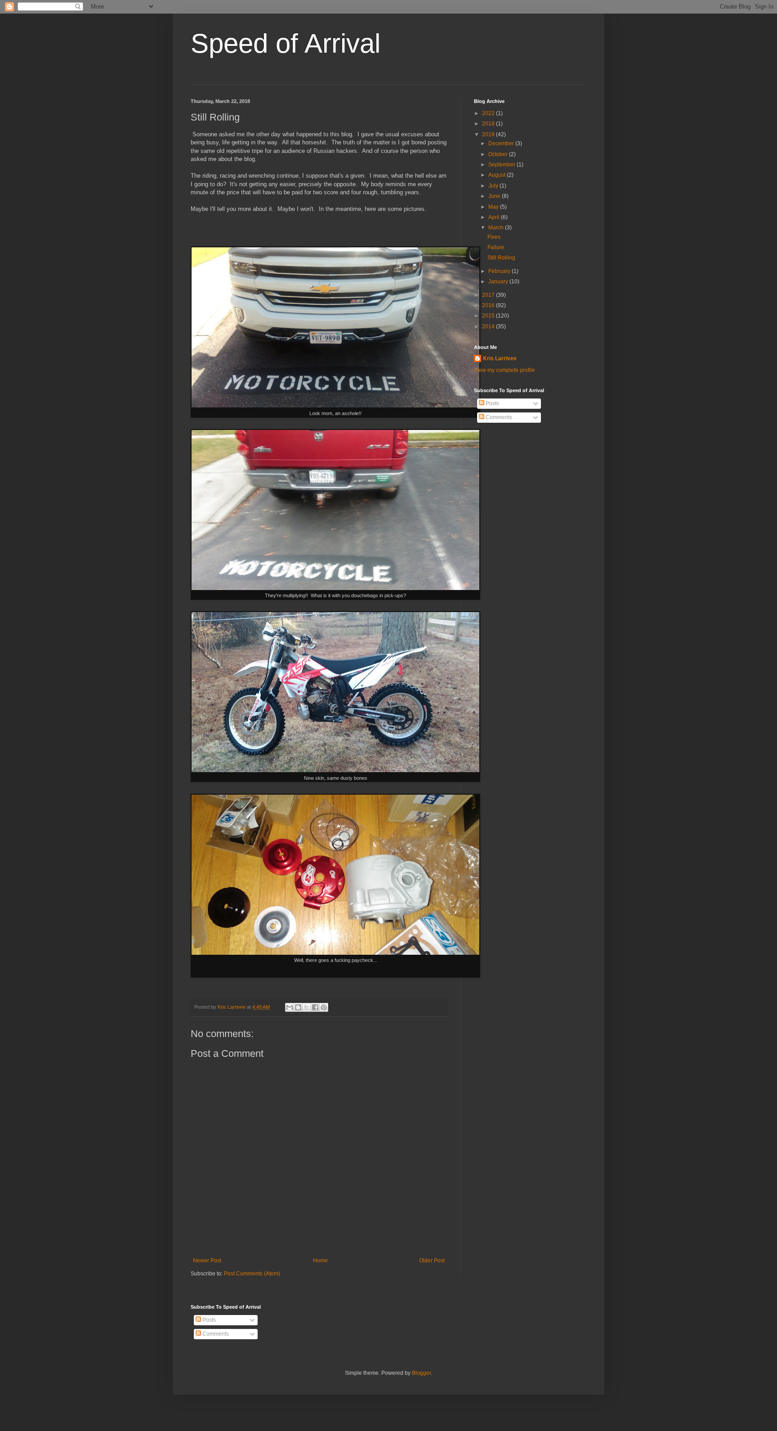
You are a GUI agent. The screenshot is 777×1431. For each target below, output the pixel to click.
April (494, 217)
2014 (489, 326)
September (502, 164)
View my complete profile (504, 370)
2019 (489, 124)
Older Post (432, 1260)
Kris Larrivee (500, 358)
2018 (489, 134)
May (494, 207)
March (496, 227)
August (497, 175)
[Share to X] (306, 1007)
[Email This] (289, 1007)
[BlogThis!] (298, 1007)
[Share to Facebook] (315, 1007)
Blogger (421, 1373)
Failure (496, 247)
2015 (489, 316)
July (494, 186)
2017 (489, 295)
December (501, 143)
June (495, 196)
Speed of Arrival (285, 43)
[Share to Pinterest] (323, 1007)
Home (320, 1260)
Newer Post (207, 1260)
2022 (489, 113)
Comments (498, 417)
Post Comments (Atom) (252, 1273)
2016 (489, 305)
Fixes (493, 237)
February (500, 271)
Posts (491, 403)
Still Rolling (501, 258)
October (498, 154)
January (498, 281)
